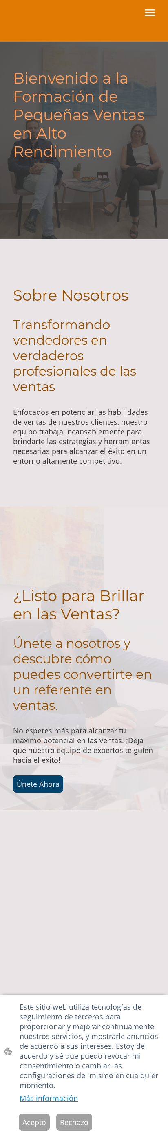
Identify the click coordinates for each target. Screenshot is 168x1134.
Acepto (34, 1122)
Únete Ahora (38, 784)
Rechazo (74, 1122)
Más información (49, 1098)
